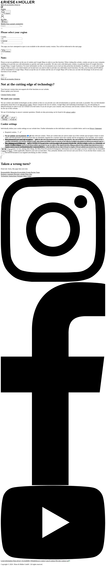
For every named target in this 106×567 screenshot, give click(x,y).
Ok (2, 75)
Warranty (20, 176)
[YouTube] (53, 523)
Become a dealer (19, 174)
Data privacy (17, 561)
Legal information (7, 561)
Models (3, 24)
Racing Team (35, 172)
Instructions (13, 176)
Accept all (13, 119)
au (67, 561)
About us (17, 5)
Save (10, 151)
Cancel (4, 151)
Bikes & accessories (7, 5)
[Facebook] (53, 384)
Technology (5, 176)
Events (28, 172)
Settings (4, 119)
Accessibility (26, 561)
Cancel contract (50, 561)
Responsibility (6, 172)
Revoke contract (61, 561)
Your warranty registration (14, 24)
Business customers (7, 174)
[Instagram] (53, 229)
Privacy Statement (96, 128)
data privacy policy (26, 105)
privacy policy (70, 112)
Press (27, 174)
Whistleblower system (37, 561)
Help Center (27, 176)
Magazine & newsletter (18, 172)
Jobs (30, 174)
